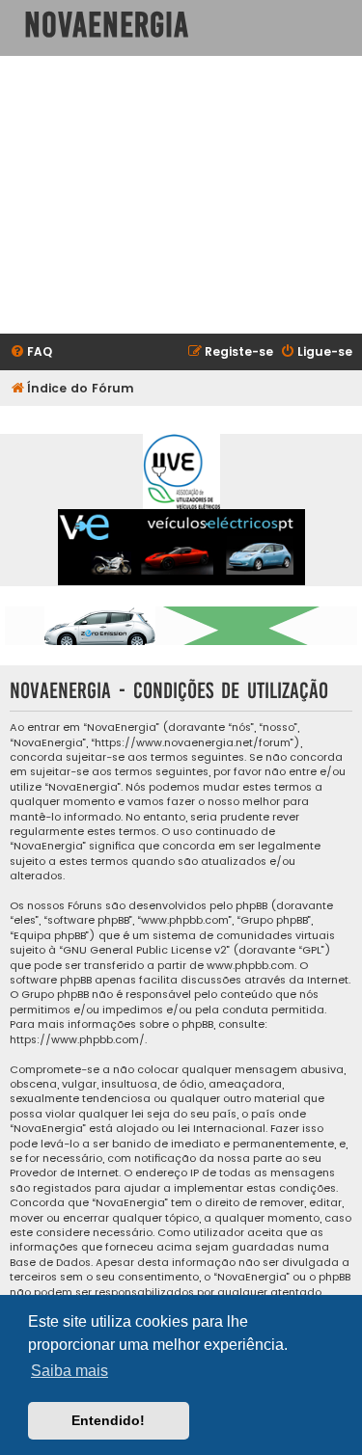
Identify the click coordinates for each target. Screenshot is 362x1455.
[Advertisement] (181, 195)
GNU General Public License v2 (145, 950)
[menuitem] (31, 352)
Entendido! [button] (108, 1420)
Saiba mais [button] (69, 1370)
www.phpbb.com (250, 965)
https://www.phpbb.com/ (77, 1040)
